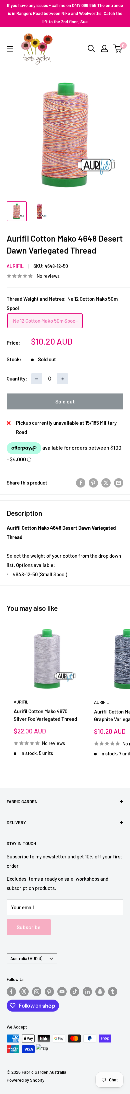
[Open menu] (10, 49)
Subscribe (29, 927)
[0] (118, 49)
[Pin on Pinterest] (93, 483)
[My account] (104, 48)
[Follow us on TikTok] (74, 991)
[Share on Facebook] (80, 483)
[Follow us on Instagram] (36, 991)
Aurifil (15, 266)
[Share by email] (118, 483)
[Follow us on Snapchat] (100, 991)
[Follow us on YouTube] (62, 991)
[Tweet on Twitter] (106, 483)
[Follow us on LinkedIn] (87, 991)
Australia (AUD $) (26, 958)
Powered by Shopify (25, 1080)
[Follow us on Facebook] (11, 991)
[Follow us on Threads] (24, 991)
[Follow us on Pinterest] (49, 991)
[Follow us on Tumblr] (112, 991)
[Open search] (91, 48)
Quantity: (17, 379)
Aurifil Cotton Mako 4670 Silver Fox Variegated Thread (45, 715)
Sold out (65, 401)
